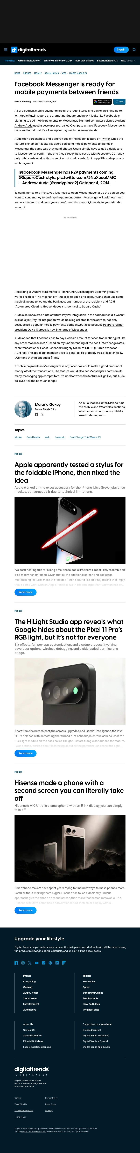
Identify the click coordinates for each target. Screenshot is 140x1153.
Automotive (29, 1010)
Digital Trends (22, 54)
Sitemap (49, 1110)
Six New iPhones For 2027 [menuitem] (58, 60)
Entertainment (31, 1004)
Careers (18, 1097)
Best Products (90, 998)
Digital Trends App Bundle (96, 1046)
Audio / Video (30, 993)
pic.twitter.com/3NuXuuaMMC (86, 178)
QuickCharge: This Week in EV (85, 437)
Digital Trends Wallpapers (96, 1035)
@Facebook (29, 172)
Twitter (105, 138)
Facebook (60, 437)
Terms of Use (20, 1117)
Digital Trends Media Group (33, 1131)
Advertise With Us (32, 1035)
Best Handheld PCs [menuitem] (107, 60)
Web (47, 437)
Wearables (89, 981)
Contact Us (29, 1029)
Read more (25, 592)
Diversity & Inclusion (24, 1110)
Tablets (87, 976)
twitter (42, 414)
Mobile (18, 437)
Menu (6, 50)
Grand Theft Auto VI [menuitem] (29, 60)
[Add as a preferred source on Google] (102, 102)
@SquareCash (32, 178)
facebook (36, 414)
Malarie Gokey (24, 101)
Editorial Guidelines (33, 1041)
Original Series (91, 1010)
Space (86, 987)
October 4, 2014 (94, 183)
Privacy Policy (51, 1097)
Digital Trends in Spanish (96, 1041)
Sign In (121, 50)
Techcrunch (68, 291)
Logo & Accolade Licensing (37, 1046)
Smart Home (30, 998)
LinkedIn (57, 963)
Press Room (50, 1104)
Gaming (27, 987)
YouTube (36, 963)
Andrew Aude (23, 125)
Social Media (33, 437)
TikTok (43, 963)
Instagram (23, 963)
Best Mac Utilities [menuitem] (84, 60)
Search (134, 50)
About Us (28, 1024)
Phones (27, 976)
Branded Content (92, 1029)
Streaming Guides (93, 993)
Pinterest (50, 963)
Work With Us (21, 1104)
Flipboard (64, 963)
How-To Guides (91, 1004)
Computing (29, 981)
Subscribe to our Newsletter (97, 1024)
